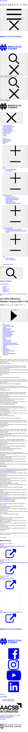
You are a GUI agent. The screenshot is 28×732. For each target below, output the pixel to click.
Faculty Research (7, 336)
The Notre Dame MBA (11, 169)
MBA (4, 168)
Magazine (5, 290)
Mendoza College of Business (7, 716)
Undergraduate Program (8, 126)
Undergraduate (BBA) (8, 264)
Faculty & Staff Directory (8, 699)
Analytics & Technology (8, 326)
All (3, 323)
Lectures (5, 345)
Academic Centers (7, 131)
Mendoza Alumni (7, 140)
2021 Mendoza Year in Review (7, 578)
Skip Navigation (3, 0)
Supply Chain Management (9, 353)
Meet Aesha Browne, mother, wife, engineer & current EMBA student (12, 547)
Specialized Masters (7, 195)
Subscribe (6, 283)
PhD (4, 256)
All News (5, 286)
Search (1, 266)
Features (5, 339)
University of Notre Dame (14, 715)
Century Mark (6, 291)
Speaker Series (6, 289)
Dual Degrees (9, 170)
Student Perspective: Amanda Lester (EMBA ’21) (11, 612)
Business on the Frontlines (9, 331)
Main (4, 346)
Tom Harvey (5, 506)
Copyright (2, 715)
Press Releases (6, 349)
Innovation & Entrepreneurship (10, 343)
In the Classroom (7, 341)
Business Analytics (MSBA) (12, 198)
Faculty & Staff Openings (9, 700)
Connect (2, 283)
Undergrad (5, 354)
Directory (5, 135)
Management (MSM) (10, 202)
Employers (5, 142)
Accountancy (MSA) (10, 196)
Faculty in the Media (7, 335)
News (4, 294)
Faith (4, 337)
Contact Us (2, 694)
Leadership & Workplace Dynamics (11, 344)
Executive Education (7, 127)
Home (1, 294)
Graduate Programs (7, 125)
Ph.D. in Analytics (10, 258)
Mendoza (5, 348)
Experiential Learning (8, 334)
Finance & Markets (7, 340)
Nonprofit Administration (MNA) (13, 203)
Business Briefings (7, 328)
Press (4, 143)
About (4, 134)
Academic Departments (8, 130)
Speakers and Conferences (9, 350)
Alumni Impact (6, 324)
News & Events (6, 133)
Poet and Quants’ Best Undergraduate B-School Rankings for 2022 (14, 563)
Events (4, 287)
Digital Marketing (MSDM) (12, 199)
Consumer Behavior (7, 332)
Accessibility (3, 719)
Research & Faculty (7, 129)
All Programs (7, 100)
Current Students (6, 139)
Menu (2, 100)
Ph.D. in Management (11, 259)
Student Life (5, 352)
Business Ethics (6, 330)
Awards (4, 327)
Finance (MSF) (9, 200)
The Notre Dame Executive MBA (13, 229)
